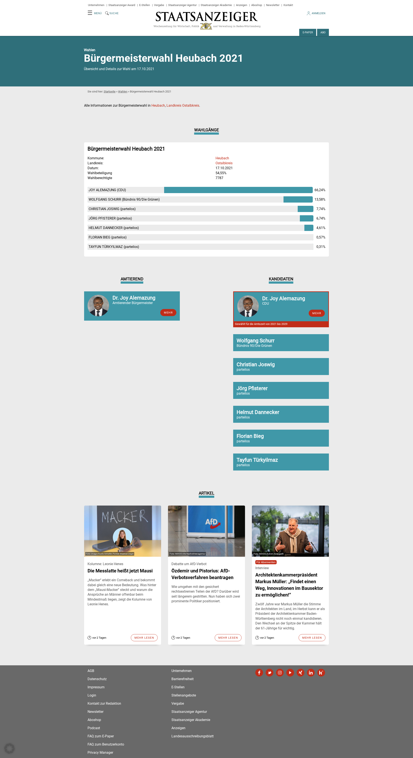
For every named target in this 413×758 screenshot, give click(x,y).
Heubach (158, 105)
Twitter (269, 672)
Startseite (110, 91)
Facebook (259, 672)
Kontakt (288, 5)
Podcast (94, 728)
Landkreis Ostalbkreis (182, 105)
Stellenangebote (183, 695)
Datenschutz (97, 679)
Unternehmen (96, 5)
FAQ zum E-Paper (101, 736)
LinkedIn (310, 672)
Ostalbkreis (224, 163)
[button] (9, 748)
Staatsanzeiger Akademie (216, 5)
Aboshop (256, 5)
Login (92, 695)
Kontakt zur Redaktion (104, 703)
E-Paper (308, 32)
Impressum (96, 687)
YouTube (290, 672)
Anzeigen (241, 5)
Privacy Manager (100, 752)
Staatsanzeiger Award (121, 5)
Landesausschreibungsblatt (192, 736)
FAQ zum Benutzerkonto (106, 744)
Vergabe (159, 5)
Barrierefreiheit (182, 679)
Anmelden (318, 13)
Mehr (168, 312)
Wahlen (122, 91)
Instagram (279, 672)
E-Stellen (144, 5)
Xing (300, 672)
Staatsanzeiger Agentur (182, 5)
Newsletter (272, 5)
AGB (91, 671)
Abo (323, 32)
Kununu (321, 672)
